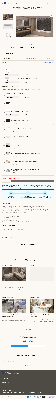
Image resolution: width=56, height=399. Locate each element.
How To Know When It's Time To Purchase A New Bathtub (10, 284)
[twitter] (9, 237)
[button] (2, 3)
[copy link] (13, 237)
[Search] (43, 3)
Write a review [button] (19, 346)
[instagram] (7, 378)
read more (4, 293)
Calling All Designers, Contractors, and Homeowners (40, 316)
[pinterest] (11, 237)
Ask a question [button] (36, 346)
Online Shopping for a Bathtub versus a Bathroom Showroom (12, 316)
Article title (33, 283)
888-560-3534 (14, 392)
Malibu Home (8, 396)
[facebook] (6, 237)
